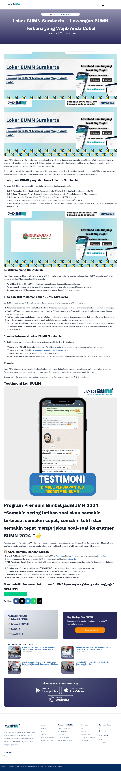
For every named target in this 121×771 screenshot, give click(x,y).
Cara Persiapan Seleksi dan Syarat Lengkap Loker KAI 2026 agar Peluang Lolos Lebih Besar (40, 663)
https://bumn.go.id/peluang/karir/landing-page (49, 350)
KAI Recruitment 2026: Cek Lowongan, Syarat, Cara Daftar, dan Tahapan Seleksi (94, 648)
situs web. (72, 559)
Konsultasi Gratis (91, 630)
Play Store (60, 556)
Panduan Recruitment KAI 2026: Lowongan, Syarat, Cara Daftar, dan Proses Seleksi (39, 648)
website (102, 556)
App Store (72, 556)
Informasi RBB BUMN (61, 14)
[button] (7, 443)
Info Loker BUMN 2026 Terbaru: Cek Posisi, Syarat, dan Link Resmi (92, 663)
